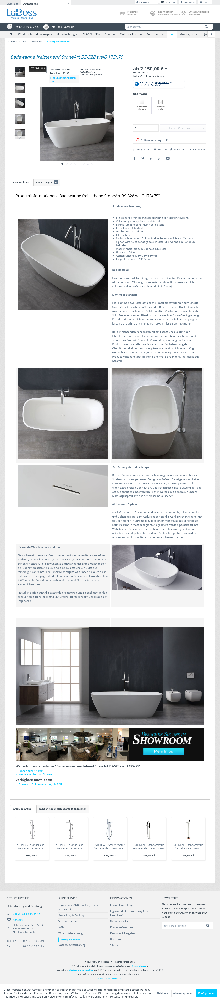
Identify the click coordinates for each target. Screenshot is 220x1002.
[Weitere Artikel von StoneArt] (37, 69)
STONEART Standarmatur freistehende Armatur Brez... (110, 846)
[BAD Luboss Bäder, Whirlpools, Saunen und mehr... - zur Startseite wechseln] (22, 13)
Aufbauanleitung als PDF (155, 140)
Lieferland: (13, 3)
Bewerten (180, 149)
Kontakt (18, 919)
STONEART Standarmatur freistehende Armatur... (31, 846)
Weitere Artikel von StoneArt (36, 774)
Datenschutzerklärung (71, 945)
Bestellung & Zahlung (71, 915)
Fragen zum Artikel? (30, 770)
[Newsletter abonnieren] (208, 925)
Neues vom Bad (119, 921)
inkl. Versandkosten (154, 76)
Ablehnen (162, 993)
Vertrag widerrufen (70, 939)
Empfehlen (199, 149)
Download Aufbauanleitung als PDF (40, 784)
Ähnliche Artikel (22, 809)
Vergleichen (143, 149)
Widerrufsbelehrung (70, 933)
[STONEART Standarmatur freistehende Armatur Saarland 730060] (188, 829)
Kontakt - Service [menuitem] (146, 2)
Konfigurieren (206, 993)
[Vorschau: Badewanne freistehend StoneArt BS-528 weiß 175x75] (20, 72)
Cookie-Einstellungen (122, 905)
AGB (61, 927)
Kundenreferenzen (121, 927)
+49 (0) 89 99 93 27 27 (26, 914)
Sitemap (115, 945)
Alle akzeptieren (182, 993)
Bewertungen (46, 182)
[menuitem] (169, 27)
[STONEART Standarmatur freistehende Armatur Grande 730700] (32, 829)
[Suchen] (206, 27)
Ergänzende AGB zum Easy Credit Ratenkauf (78, 907)
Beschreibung (21, 182)
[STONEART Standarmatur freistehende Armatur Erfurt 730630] (71, 829)
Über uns (115, 939)
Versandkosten (67, 921)
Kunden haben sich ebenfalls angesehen (62, 809)
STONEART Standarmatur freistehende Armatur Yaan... (149, 846)
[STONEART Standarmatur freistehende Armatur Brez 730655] (110, 829)
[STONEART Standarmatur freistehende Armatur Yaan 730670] (149, 829)
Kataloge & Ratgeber (122, 933)
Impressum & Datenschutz (110, 978)
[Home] (11, 34)
